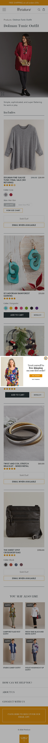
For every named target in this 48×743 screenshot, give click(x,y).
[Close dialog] (45, 358)
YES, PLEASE (36, 375)
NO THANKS (36, 379)
